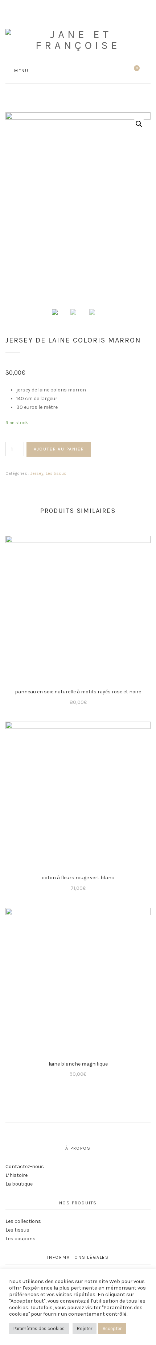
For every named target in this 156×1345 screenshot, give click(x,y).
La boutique (19, 1184)
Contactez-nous (24, 1166)
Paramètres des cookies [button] (39, 1328)
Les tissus (56, 473)
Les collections (23, 1221)
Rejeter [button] (84, 1328)
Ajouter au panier (59, 449)
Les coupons (20, 1239)
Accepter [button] (112, 1328)
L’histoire (16, 1175)
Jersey (37, 473)
